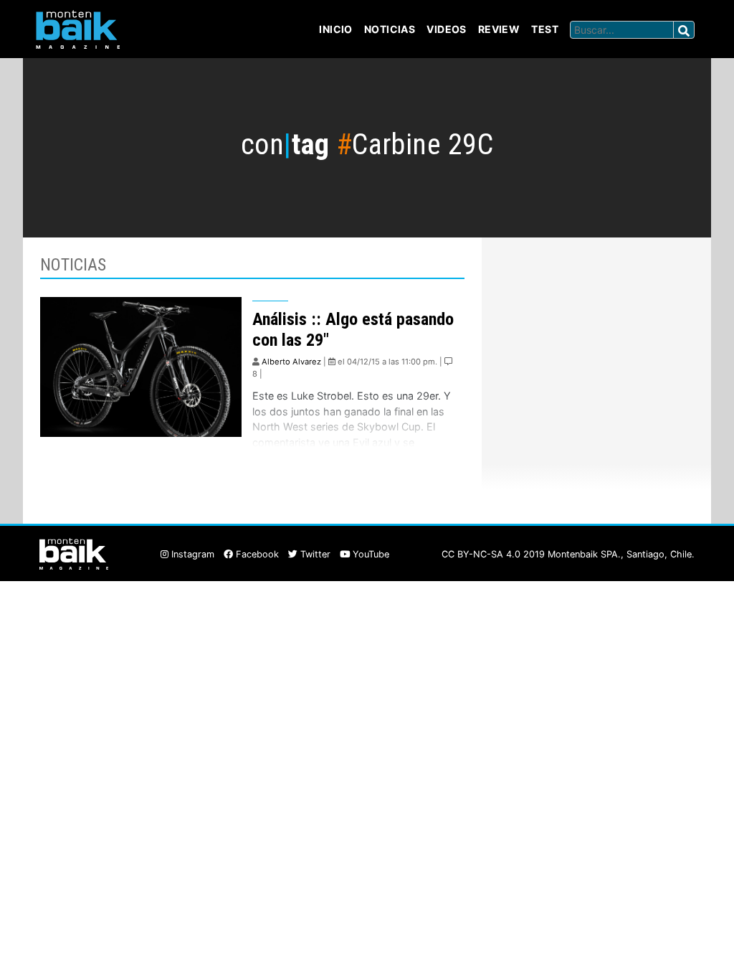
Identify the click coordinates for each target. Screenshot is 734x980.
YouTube (369, 554)
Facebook (256, 554)
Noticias (389, 29)
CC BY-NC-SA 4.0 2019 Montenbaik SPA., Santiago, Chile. (568, 554)
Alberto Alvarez (291, 362)
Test (544, 29)
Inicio (336, 29)
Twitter (313, 554)
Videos (446, 29)
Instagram (191, 554)
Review (499, 29)
